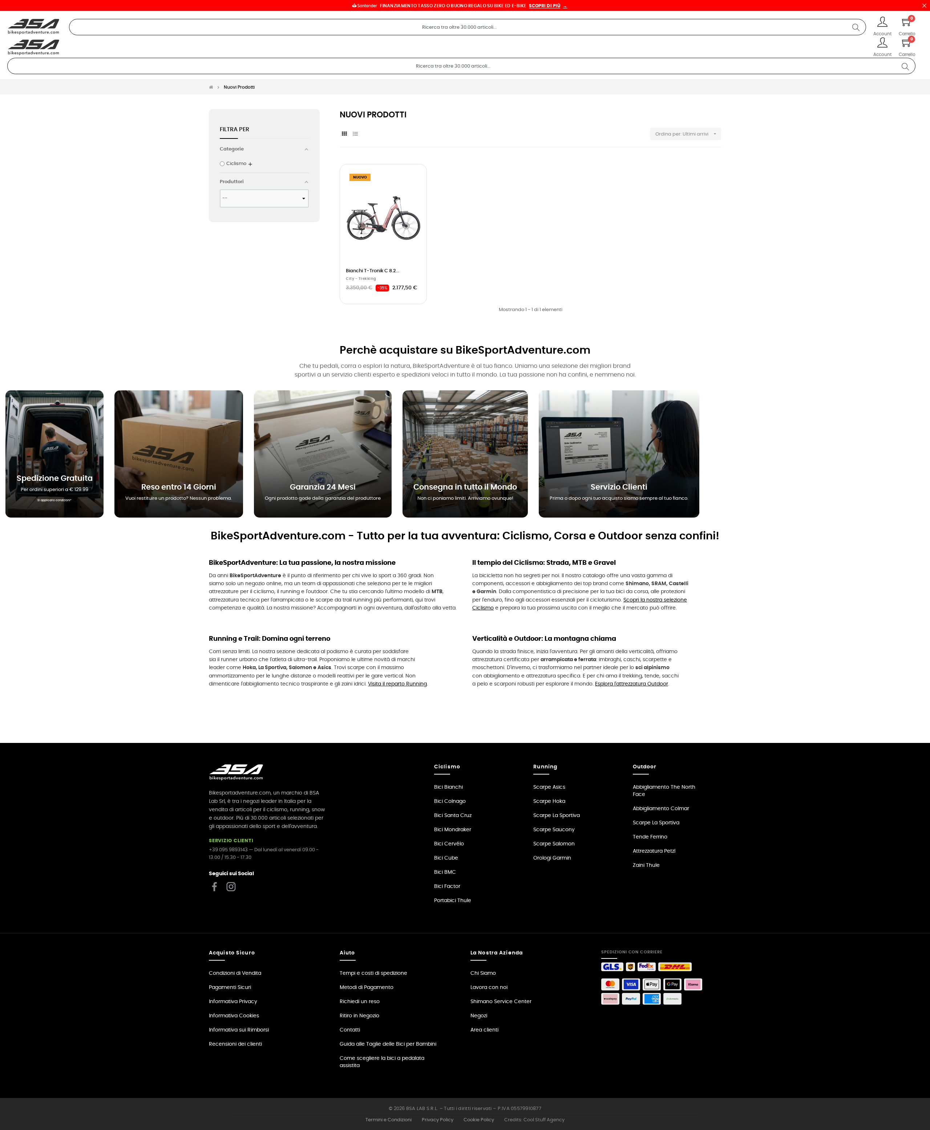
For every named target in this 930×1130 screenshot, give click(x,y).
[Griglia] (344, 134)
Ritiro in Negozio (359, 1015)
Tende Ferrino (650, 837)
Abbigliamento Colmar (661, 808)
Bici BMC (445, 872)
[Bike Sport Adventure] (33, 27)
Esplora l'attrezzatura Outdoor (631, 684)
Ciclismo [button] (447, 766)
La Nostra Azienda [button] (496, 953)
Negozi (478, 1015)
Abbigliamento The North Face (664, 791)
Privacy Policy (437, 1120)
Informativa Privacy (233, 1001)
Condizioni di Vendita (235, 973)
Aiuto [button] (347, 953)
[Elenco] (355, 134)
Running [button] (545, 766)
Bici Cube (446, 858)
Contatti (350, 1030)
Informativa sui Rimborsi (239, 1030)
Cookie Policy (479, 1120)
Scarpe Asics (549, 787)
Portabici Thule (452, 900)
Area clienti (484, 1030)
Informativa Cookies (234, 1015)
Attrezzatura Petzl (654, 851)
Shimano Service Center (500, 1001)
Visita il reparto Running (397, 684)
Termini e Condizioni (388, 1120)
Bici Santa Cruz (453, 815)
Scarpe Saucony (554, 829)
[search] (856, 27)
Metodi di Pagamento (366, 987)
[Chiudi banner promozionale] (924, 5)
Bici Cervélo (449, 844)
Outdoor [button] (645, 766)
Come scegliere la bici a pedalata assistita (382, 1062)
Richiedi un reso (360, 1001)
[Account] (882, 23)
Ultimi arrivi (700, 134)
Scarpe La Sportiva (556, 815)
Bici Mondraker (452, 829)
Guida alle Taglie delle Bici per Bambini (388, 1044)
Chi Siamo (483, 973)
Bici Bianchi (448, 787)
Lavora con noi (489, 987)
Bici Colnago (450, 801)
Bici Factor (447, 886)
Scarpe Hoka (549, 801)
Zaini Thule (646, 865)
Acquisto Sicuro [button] (232, 953)
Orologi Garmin (552, 858)
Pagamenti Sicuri (230, 987)
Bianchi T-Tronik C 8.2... (372, 271)
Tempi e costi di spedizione (373, 973)
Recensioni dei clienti (235, 1044)
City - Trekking (361, 279)
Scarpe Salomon (554, 844)
